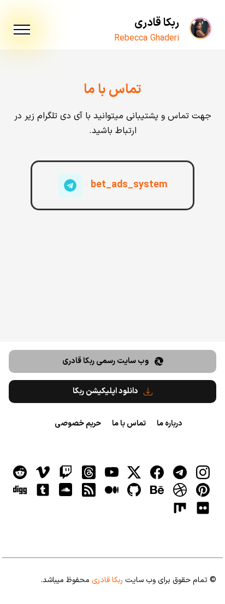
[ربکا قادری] (201, 28)
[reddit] (20, 472)
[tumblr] (43, 490)
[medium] (111, 490)
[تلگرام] (179, 472)
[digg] (20, 490)
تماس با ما (129, 423)
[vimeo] (43, 472)
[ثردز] (88, 472)
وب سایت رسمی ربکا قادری (105, 361)
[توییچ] (65, 472)
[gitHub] (134, 490)
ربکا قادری (156, 23)
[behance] (157, 490)
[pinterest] (202, 490)
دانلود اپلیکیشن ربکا (105, 391)
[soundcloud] (65, 490)
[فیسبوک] (157, 472)
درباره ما (169, 423)
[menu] (22, 30)
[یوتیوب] (111, 472)
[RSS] (88, 490)
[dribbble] (179, 490)
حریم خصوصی (78, 423)
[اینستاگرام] (202, 472)
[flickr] (202, 507)
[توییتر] (134, 472)
